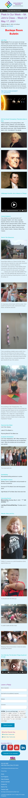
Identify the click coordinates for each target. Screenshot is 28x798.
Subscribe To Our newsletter (10, 753)
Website (3, 699)
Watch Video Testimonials (9, 737)
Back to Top (4, 787)
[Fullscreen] (25, 210)
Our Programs (4, 776)
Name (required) (5, 688)
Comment (3, 704)
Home (2, 774)
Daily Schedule (5, 779)
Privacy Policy (4, 771)
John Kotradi (9, 26)
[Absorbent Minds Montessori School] (14, 4)
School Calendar (5, 782)
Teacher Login (4, 789)
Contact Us (4, 784)
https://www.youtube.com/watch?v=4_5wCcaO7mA (9, 91)
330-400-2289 (4, 763)
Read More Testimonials (8, 734)
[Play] (3, 210)
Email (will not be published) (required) (10, 693)
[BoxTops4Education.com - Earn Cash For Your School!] (12, 758)
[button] (14, 205)
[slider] (13, 210)
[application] (14, 205)
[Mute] (22, 210)
